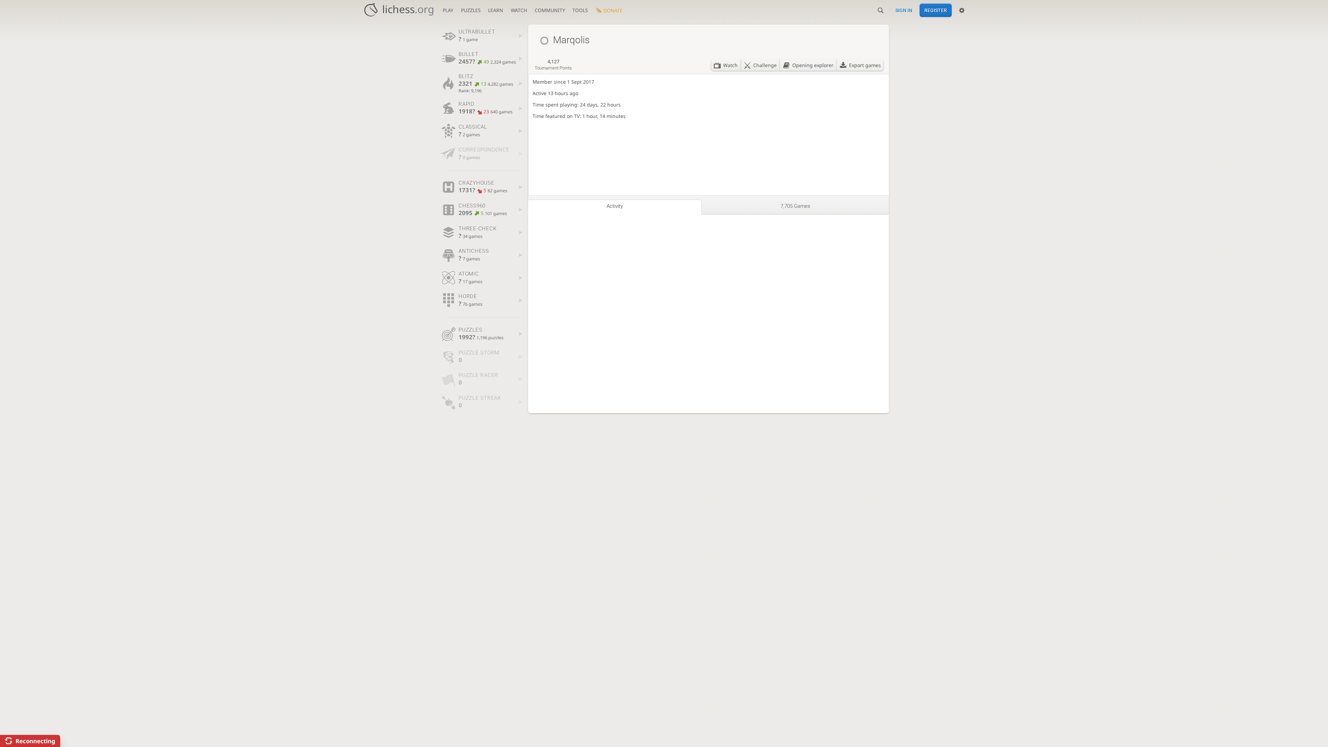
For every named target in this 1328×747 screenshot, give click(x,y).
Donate (613, 10)
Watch (519, 10)
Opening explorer (812, 65)
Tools (580, 10)
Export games (865, 65)
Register (935, 10)
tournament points (553, 65)
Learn (495, 10)
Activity (615, 206)
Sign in (903, 10)
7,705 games (795, 206)
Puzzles (471, 10)
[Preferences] (962, 10)
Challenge (765, 65)
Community (550, 10)
